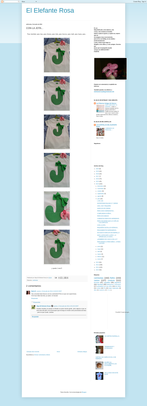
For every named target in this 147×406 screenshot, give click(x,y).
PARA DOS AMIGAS (103, 216)
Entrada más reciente (33, 351)
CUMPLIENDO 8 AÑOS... (104, 213)
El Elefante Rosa (50, 10)
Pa (104, 288)
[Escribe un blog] (61, 278)
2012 (97, 265)
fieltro (112, 278)
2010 (97, 270)
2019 (97, 171)
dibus (95, 290)
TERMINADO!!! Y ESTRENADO (109, 347)
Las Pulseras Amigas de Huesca (106, 103)
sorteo (99, 288)
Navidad (100, 284)
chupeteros (102, 290)
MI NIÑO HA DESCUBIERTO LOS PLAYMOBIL (110, 364)
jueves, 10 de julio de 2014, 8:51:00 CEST (66, 306)
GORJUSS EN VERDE (103, 208)
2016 (97, 179)
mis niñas (118, 286)
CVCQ (108, 290)
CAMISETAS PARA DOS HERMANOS (108, 218)
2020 (97, 169)
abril (98, 251)
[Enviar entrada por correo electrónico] (55, 277)
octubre (99, 191)
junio (99, 246)
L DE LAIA (100, 201)
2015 (97, 181)
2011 (97, 267)
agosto (99, 196)
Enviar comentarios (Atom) (42, 355)
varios (97, 280)
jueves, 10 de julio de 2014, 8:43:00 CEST (49, 291)
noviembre (100, 188)
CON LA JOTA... (101, 225)
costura (111, 280)
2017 (97, 176)
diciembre (100, 186)
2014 (97, 184)
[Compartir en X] (63, 278)
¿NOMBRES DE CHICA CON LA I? (107, 239)
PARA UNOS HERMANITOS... (106, 211)
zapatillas (107, 282)
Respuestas (36, 302)
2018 (97, 174)
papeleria (118, 282)
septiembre (100, 193)
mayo (99, 249)
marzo (99, 254)
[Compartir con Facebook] (65, 278)
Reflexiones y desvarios (114, 284)
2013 (97, 262)
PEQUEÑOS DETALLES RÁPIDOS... (107, 227)
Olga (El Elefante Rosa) (43, 306)
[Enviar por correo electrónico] (59, 278)
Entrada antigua (82, 351)
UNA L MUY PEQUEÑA (104, 206)
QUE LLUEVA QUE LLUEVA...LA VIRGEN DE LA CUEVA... (106, 235)
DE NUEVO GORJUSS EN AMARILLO (108, 232)
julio (98, 198)
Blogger (84, 392)
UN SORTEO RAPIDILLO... (112, 336)
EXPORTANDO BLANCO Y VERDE (107, 203)
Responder (34, 298)
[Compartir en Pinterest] (67, 278)
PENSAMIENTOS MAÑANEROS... (107, 230)
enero (99, 259)
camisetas (35, 280)
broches (96, 282)
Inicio (58, 351)
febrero (99, 256)
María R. (33, 291)
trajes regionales (114, 288)
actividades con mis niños (104, 286)
